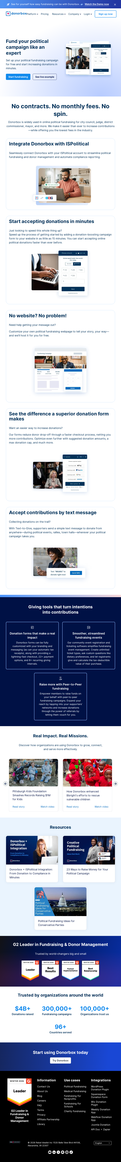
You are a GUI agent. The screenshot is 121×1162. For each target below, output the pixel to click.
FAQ (39, 1105)
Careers (41, 1100)
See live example (44, 76)
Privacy (41, 1114)
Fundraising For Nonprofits (72, 1097)
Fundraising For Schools (72, 1105)
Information (46, 1080)
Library (41, 1124)
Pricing (45, 13)
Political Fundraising (75, 1086)
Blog (39, 1095)
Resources (58, 13)
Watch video (47, 806)
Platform (31, 13)
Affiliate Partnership (48, 1119)
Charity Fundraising (75, 1111)
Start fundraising (18, 76)
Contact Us (43, 1086)
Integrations (101, 1080)
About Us (42, 1091)
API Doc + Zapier (100, 1129)
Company (73, 13)
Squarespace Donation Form (99, 1096)
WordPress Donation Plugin (100, 1088)
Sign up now (106, 13)
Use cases (72, 1080)
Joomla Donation (100, 1124)
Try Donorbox (60, 1060)
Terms (40, 1110)
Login (87, 13)
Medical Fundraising (75, 1091)
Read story (19, 806)
